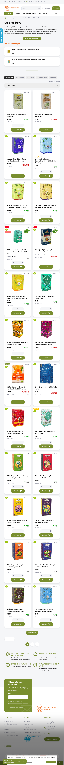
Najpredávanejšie (42, 77)
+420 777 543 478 (51, 728)
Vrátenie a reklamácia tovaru (11, 735)
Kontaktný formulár (52, 739)
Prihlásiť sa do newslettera (16, 707)
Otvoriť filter (10, 85)
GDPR (5, 727)
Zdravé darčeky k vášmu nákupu (32, 732)
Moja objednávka (18, 1)
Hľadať (39, 8)
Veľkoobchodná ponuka (30, 729)
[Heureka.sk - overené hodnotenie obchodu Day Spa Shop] (32, 738)
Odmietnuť (39, 762)
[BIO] (18, 146)
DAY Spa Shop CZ (8, 1)
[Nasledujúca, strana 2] (32, 644)
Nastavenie (29, 762)
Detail (46, 129)
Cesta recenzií (27, 721)
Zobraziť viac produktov (32, 70)
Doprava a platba (8, 721)
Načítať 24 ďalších (32, 632)
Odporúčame (9, 77)
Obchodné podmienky (9, 732)
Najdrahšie (30, 77)
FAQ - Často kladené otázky (11, 724)
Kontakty (6, 729)
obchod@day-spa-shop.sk (51, 722)
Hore (11, 638)
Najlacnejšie (20, 77)
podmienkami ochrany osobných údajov (18, 703)
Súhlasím (52, 762)
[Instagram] (48, 733)
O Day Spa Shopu (28, 724)
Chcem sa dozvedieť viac (31, 38)
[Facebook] (45, 733)
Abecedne (53, 77)
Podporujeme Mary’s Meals (30, 727)
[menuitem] (8, 13)
